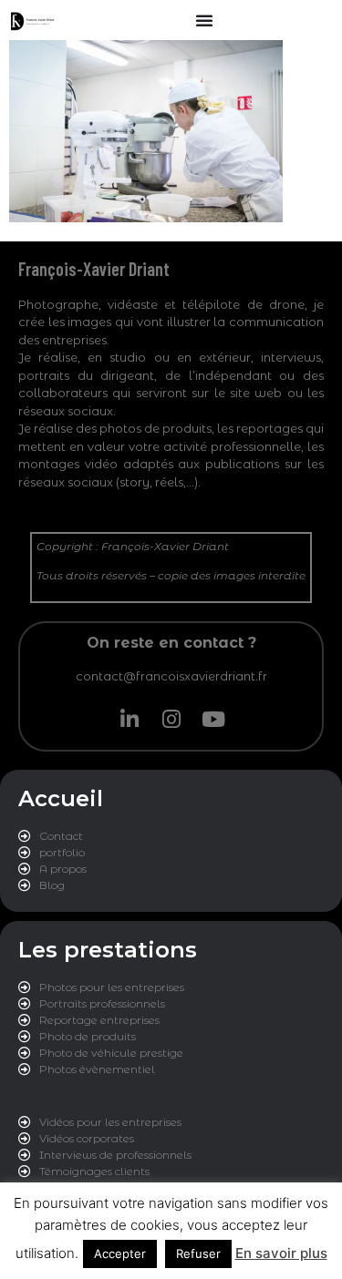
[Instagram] (171, 720)
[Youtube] (213, 720)
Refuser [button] (198, 1253)
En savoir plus (281, 1253)
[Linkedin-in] (129, 720)
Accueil (60, 798)
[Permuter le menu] (204, 20)
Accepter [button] (120, 1253)
